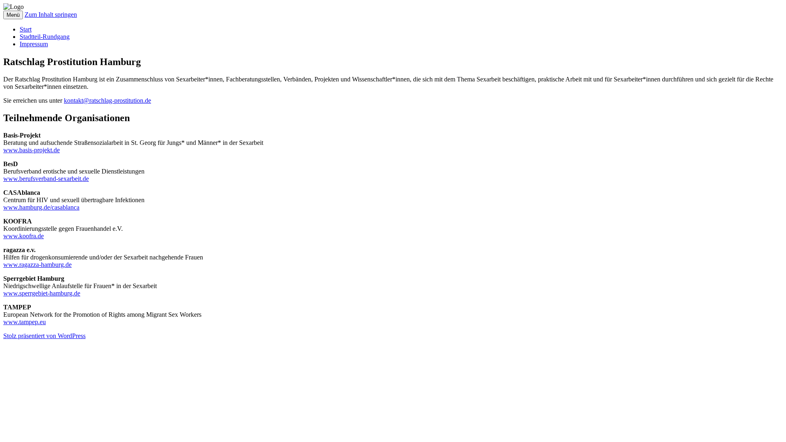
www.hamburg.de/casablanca (41, 207)
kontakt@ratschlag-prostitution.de (107, 100)
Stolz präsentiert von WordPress (44, 335)
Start (26, 29)
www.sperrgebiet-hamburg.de (41, 293)
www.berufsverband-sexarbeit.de (46, 178)
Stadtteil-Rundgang (45, 36)
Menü (13, 15)
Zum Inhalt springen (51, 14)
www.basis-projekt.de (31, 150)
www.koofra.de (23, 235)
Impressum (34, 44)
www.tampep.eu (24, 321)
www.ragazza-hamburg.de (37, 264)
